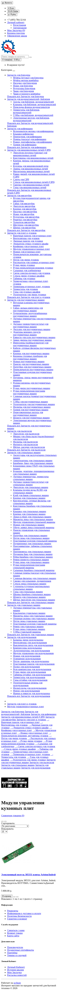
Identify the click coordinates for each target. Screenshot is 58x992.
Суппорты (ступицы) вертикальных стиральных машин (31, 587)
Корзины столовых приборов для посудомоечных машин (30, 357)
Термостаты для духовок (25, 289)
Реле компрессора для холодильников (32, 669)
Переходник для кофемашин (27, 136)
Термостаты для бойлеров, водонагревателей (26, 111)
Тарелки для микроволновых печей (31, 185)
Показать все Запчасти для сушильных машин (30, 634)
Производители (15, 947)
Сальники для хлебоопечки (27, 270)
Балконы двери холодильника (28, 640)
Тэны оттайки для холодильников (30, 680)
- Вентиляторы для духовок (22, 723)
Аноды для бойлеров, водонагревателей (33, 102)
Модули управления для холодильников (33, 653)
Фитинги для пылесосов (25, 444)
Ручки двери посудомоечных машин (31, 388)
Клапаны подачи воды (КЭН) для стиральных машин (30, 491)
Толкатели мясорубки (24, 222)
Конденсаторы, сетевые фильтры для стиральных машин (31, 502)
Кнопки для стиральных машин (29, 498)
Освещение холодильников (27, 658)
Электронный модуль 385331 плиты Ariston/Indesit (28, 874)
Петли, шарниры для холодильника (31, 661)
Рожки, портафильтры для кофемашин (32, 142)
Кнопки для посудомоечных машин (31, 353)
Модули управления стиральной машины (34, 522)
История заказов (15, 970)
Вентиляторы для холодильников (30, 642)
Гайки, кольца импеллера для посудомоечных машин (28, 309)
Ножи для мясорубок (23, 214)
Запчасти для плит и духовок (22, 233)
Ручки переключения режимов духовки (33, 268)
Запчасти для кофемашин (20, 128)
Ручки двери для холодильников (29, 672)
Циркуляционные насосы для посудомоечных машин (28, 413)
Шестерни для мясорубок (26, 225)
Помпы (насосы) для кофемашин (29, 139)
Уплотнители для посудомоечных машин (34, 404)
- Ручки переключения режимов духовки (26, 742)
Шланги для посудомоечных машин (31, 417)
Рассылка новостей (17, 975)
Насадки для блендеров (25, 83)
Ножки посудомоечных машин (28, 361)
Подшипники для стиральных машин (32, 543)
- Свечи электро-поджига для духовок (35, 746)
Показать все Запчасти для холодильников (28, 696)
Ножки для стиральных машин (28, 525)
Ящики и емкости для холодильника (31, 693)
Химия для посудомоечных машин (30, 409)
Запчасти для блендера (18, 75)
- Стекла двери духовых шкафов (18, 749)
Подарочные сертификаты (20, 950)
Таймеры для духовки (24, 278)
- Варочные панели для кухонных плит (25, 721)
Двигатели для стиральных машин (30, 487)
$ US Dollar (13, 11)
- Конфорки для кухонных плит (26, 729)
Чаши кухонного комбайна (26, 94)
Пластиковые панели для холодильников (34, 664)
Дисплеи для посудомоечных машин (31, 329)
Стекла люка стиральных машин (29, 583)
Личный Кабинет (16, 967)
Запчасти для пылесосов (19, 431)
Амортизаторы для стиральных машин (32, 460)
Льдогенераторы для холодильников (31, 650)
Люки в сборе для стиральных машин (32, 516)
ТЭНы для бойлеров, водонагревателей (33, 115)
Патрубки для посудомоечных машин (32, 367)
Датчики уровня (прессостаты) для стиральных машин (30, 483)
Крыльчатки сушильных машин (29, 613)
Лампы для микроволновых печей (30, 168)
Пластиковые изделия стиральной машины (35, 541)
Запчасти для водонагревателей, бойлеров (28, 99)
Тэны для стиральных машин (28, 591)
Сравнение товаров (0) (12, 815)
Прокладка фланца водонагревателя (31, 107)
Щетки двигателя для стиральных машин (34, 599)
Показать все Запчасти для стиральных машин (30, 602)
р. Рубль (12, 14)
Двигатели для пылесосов (26, 433)
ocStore (17, 983)
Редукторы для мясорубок (26, 217)
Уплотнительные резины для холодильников (27, 684)
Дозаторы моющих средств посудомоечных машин (27, 333)
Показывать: (7, 829)
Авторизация (19, 27)
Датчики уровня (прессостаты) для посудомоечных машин (30, 325)
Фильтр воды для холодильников (30, 688)
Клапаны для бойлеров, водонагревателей (34, 104)
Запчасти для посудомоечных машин (26, 300)
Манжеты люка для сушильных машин (33, 616)
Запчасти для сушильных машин (23, 605)
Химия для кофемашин (24, 144)
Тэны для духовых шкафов (26, 292)
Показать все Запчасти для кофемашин (26, 147)
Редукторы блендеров (24, 88)
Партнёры (12, 952)
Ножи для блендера (23, 85)
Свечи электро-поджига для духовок (31, 273)
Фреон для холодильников (26, 690)
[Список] (2, 821)
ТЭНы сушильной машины (27, 632)
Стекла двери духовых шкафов (28, 276)
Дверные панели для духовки (28, 241)
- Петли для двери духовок (26, 737)
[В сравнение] (17, 896)
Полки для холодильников (26, 666)
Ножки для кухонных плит (26, 251)
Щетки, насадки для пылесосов (29, 447)
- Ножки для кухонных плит (32, 733)
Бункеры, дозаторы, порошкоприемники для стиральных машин (33, 472)
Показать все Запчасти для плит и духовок (28, 297)
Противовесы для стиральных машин (32, 551)
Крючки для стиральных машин (29, 514)
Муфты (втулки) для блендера (28, 77)
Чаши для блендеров (23, 91)
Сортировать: (8, 823)
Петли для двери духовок (26, 259)
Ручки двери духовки (24, 265)
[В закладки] (14, 896)
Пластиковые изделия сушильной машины (35, 624)
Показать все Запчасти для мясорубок (26, 230)
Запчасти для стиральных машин (24, 452)
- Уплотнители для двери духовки (28, 760)
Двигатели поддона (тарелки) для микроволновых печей (30, 154)
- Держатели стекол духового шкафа (29, 727)
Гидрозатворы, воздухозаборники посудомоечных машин (30, 314)
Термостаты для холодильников (29, 677)
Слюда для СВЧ (21, 179)
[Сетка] (5, 821)
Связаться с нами (16, 930)
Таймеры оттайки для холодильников (32, 674)
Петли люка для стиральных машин (31, 538)
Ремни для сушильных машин (28, 626)
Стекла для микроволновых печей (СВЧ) (34, 182)
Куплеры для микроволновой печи (30, 166)
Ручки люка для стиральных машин (31, 562)
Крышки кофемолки (23, 134)
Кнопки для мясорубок (24, 209)
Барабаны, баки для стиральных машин (33, 463)
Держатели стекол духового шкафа (30, 243)
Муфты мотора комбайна (26, 80)
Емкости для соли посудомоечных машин (34, 337)
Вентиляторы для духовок (26, 238)
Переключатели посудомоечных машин (33, 369)
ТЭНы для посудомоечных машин (30, 401)
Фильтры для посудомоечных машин (32, 407)
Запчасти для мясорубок (19, 195)
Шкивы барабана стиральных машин (32, 594)
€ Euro (11, 8)
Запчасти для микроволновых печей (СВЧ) (29, 150)
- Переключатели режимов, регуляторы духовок (26, 734)
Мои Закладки (14, 972)
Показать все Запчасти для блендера (25, 96)
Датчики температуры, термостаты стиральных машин (31, 478)
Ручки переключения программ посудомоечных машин (29, 392)
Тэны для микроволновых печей (29, 187)
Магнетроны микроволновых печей (31, 171)
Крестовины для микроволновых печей (33, 158)
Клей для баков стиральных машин (31, 495)
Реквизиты (12, 910)
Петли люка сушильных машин (29, 621)
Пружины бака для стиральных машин (32, 554)
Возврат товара (15, 933)
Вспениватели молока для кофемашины (33, 131)
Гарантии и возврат (17, 918)
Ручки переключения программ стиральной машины (29, 566)
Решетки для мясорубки (25, 219)
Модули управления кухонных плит (31, 249)
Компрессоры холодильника (27, 648)
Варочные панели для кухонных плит (32, 235)
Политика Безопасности (19, 916)
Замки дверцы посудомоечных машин (32, 340)
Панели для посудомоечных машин (31, 364)
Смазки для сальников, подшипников (32, 581)
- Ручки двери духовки (29, 741)
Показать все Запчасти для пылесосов (26, 450)
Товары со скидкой (16, 955)
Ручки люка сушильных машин (29, 629)
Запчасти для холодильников (21, 637)
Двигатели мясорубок (24, 206)
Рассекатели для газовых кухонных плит (33, 262)
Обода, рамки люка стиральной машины (33, 527)
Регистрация (19, 25)
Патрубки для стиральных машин (30, 535)
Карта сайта (13, 935)
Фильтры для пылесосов (25, 442)
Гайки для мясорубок (24, 203)
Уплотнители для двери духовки (29, 294)
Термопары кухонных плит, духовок (31, 286)
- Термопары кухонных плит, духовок (30, 754)
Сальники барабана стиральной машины (33, 570)
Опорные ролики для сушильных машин (34, 618)
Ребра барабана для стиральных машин (33, 557)
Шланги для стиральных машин (29, 597)
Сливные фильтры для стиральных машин (34, 578)
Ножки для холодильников (26, 656)
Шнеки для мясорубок (24, 227)
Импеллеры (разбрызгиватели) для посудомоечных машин (30, 344)
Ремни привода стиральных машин (31, 559)
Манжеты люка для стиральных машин (33, 519)
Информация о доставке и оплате (24, 913)
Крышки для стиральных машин (29, 511)
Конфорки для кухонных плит (28, 246)
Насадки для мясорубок (25, 211)
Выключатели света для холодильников (33, 645)
